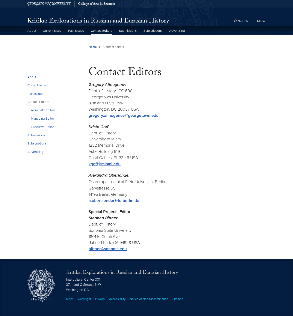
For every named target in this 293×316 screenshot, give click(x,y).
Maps (70, 299)
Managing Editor (42, 118)
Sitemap (177, 299)
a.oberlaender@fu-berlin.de (114, 200)
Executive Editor (42, 127)
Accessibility (117, 299)
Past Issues (76, 31)
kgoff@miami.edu (105, 163)
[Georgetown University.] (49, 4)
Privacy (100, 299)
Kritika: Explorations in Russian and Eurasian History (98, 21)
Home (93, 47)
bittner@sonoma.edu (108, 248)
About (31, 31)
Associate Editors (43, 110)
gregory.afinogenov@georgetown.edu (124, 115)
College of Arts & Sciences (96, 4)
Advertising (177, 31)
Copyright (84, 299)
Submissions (128, 31)
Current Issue (52, 31)
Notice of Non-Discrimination (149, 299)
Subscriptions (152, 31)
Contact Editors (101, 31)
